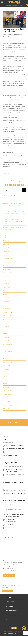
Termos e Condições (12, 564)
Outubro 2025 (7, 272)
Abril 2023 (6, 380)
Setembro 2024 (8, 319)
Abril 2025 (6, 294)
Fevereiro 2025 (8, 301)
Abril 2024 (6, 337)
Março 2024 (7, 340)
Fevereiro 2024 (8, 344)
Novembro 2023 (8, 355)
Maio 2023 (6, 376)
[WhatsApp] (14, 185)
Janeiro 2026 (7, 262)
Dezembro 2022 (8, 394)
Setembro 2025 (8, 276)
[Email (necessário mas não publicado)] (22, 185)
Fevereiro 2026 (8, 258)
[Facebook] (6, 185)
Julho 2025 (7, 283)
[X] (10, 185)
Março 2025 (7, 298)
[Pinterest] (18, 185)
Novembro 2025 (8, 269)
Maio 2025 (6, 290)
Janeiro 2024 (7, 348)
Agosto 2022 (7, 408)
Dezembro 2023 (8, 351)
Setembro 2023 (8, 362)
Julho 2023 (7, 369)
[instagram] (15, 628)
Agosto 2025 (7, 280)
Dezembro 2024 (8, 308)
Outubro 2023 (7, 358)
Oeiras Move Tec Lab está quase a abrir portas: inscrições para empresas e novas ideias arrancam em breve (14, 213)
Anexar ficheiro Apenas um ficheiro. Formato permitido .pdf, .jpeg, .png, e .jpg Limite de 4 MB (13, 570)
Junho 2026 (7, 244)
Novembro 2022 (8, 398)
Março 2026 (7, 255)
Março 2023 (7, 383)
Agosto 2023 (7, 365)
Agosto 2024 (7, 323)
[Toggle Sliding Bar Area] (27, 5)
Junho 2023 (7, 373)
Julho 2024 (7, 326)
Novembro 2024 (8, 312)
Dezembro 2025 (8, 265)
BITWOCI (22, 633)
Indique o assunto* (13, 545)
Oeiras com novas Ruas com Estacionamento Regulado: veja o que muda (13, 221)
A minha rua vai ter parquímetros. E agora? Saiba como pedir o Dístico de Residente (13, 206)
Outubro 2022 (7, 401)
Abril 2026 (6, 251)
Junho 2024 (7, 330)
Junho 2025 (7, 287)
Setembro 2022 (8, 405)
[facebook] (12, 628)
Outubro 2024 (7, 315)
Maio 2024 (7, 333)
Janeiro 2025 (7, 305)
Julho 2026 (7, 240)
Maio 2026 (6, 247)
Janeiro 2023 (7, 390)
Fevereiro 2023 (8, 387)
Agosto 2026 (7, 237)
